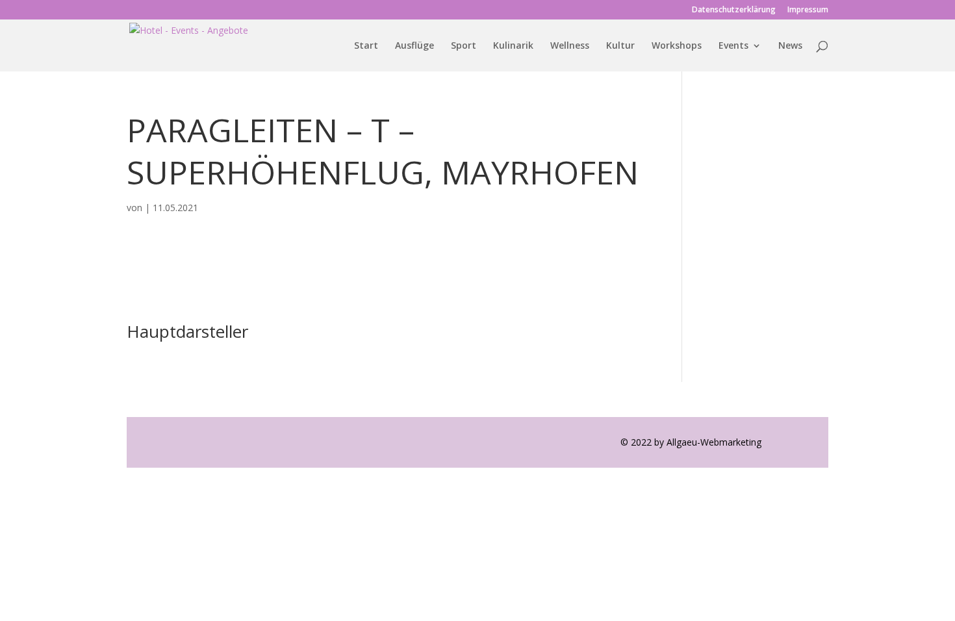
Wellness (569, 46)
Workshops (677, 46)
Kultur (620, 46)
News (790, 46)
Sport (463, 46)
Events (733, 46)
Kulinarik (513, 46)
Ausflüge (414, 46)
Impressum (807, 10)
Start (366, 46)
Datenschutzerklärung (734, 10)
